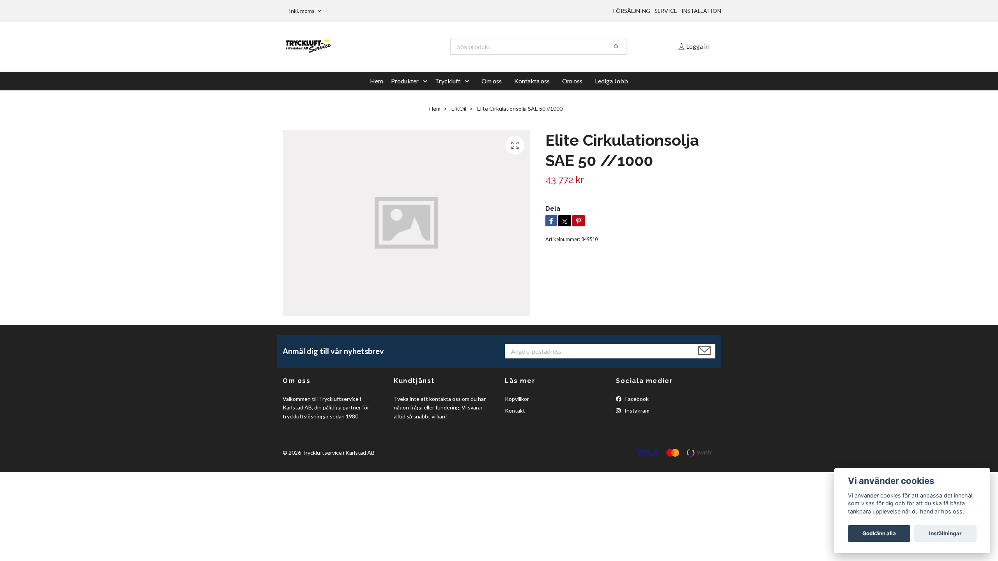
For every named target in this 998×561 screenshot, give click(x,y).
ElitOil (458, 108)
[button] (427, 81)
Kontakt (515, 410)
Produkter (405, 81)
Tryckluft (447, 81)
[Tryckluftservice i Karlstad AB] (391, 47)
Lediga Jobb (611, 81)
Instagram (636, 410)
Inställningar (945, 533)
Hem (376, 81)
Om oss (491, 81)
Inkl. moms (302, 10)
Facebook (636, 398)
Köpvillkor (517, 398)
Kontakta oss (532, 81)
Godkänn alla (879, 533)
